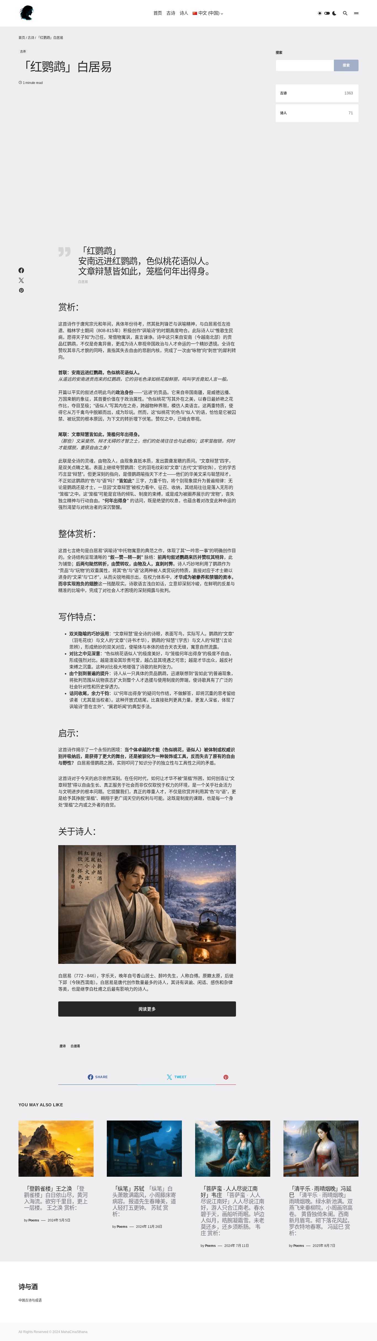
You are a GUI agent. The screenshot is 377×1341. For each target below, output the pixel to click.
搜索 (279, 53)
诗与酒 (27, 1286)
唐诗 (63, 1046)
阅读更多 (147, 1009)
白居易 (75, 1046)
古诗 (31, 38)
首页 (21, 38)
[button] (327, 13)
